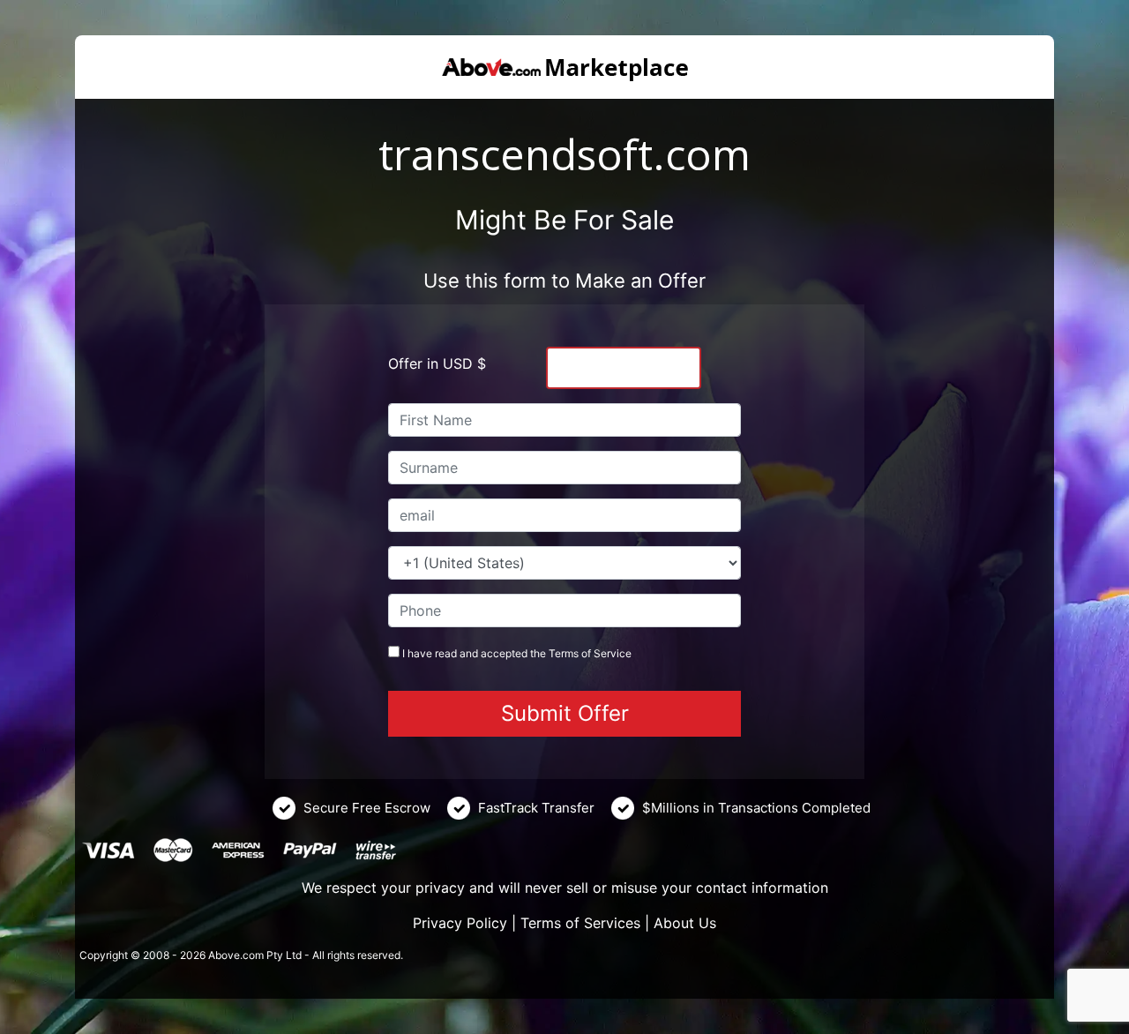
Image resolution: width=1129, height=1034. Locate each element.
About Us (685, 923)
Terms (564, 653)
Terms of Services (580, 923)
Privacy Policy (460, 923)
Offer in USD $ (437, 363)
